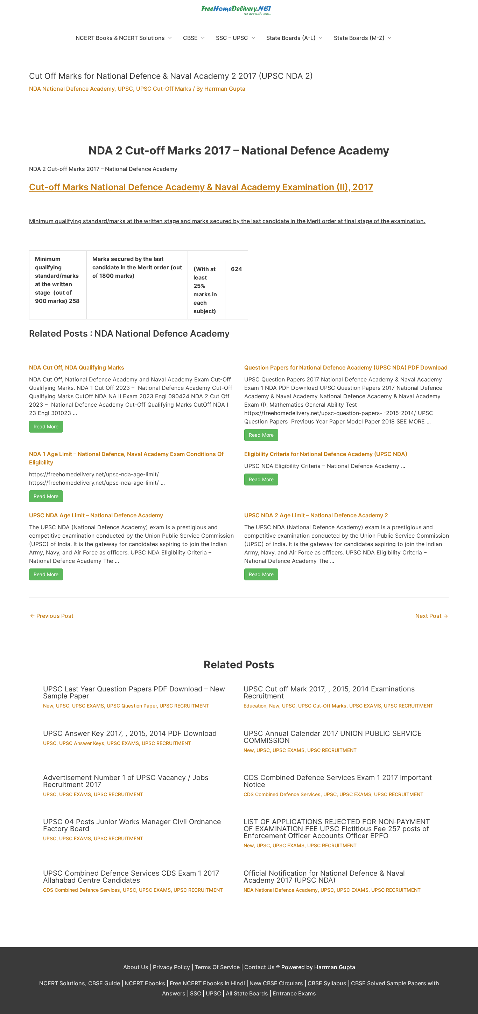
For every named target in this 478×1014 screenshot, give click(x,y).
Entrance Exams (294, 993)
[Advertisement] (239, 122)
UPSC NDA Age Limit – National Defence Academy (96, 515)
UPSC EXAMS (88, 706)
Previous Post (51, 615)
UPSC (125, 88)
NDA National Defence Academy (71, 88)
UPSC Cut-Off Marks (163, 88)
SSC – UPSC (232, 37)
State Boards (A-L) (291, 37)
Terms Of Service (217, 967)
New (48, 706)
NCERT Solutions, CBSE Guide (79, 983)
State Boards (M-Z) (359, 37)
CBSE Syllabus (327, 983)
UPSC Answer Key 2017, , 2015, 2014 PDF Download (130, 733)
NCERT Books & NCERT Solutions (120, 37)
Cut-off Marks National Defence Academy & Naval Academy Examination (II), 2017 (201, 187)
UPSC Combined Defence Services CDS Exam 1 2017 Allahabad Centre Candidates (131, 876)
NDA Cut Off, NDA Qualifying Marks (76, 367)
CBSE (190, 37)
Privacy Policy (171, 967)
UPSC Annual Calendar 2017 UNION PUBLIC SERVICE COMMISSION (333, 737)
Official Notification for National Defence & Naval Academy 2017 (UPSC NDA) (324, 876)
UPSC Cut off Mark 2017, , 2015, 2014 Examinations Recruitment (329, 692)
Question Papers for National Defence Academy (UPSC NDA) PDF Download (346, 367)
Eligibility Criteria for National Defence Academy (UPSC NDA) (325, 453)
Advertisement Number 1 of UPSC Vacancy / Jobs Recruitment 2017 (125, 781)
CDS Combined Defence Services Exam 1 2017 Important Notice (338, 781)
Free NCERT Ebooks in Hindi (207, 983)
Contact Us (259, 967)
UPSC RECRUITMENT (184, 706)
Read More (46, 426)
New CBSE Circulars (276, 983)
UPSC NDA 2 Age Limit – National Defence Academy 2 (316, 515)
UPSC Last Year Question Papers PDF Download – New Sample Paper (134, 692)
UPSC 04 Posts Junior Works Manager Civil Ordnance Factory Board (132, 825)
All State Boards (247, 993)
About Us (135, 967)
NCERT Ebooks (145, 983)
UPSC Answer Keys (81, 743)
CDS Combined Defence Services (282, 794)
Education (255, 706)
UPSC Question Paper (132, 706)
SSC (195, 993)
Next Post (431, 615)
